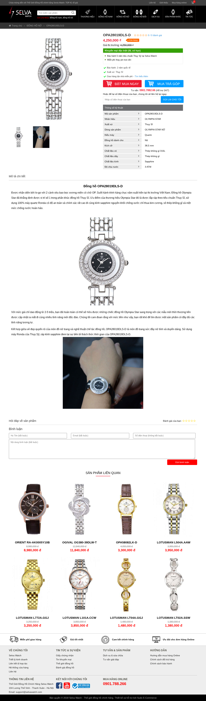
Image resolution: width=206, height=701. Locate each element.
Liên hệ (152, 3)
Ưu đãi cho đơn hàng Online (178, 639)
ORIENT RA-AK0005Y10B (32, 542)
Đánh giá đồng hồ (65, 667)
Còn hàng (133, 40)
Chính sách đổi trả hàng (162, 659)
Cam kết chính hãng (123, 639)
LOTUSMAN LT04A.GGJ (126, 617)
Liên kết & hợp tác (18, 663)
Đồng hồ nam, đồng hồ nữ (61, 18)
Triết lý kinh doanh (18, 659)
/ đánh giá (155, 35)
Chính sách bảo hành (161, 663)
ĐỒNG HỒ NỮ (34, 25)
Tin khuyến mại (63, 659)
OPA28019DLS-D (55, 25)
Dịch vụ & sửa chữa (113, 655)
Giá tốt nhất (76, 639)
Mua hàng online (179, 3)
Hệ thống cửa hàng (18, 667)
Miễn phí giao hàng (30, 639)
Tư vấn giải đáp (111, 659)
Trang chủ (17, 25)
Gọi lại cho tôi (172, 99)
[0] (196, 1)
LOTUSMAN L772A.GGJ (32, 617)
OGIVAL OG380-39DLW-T (79, 542)
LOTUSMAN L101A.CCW (79, 617)
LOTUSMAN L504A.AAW (173, 542)
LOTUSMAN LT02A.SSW (173, 617)
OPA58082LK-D (126, 542)
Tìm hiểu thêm (141, 76)
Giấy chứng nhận (65, 655)
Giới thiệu (163, 3)
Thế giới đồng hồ (64, 663)
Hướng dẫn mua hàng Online (165, 655)
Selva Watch (15, 655)
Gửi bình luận (182, 462)
